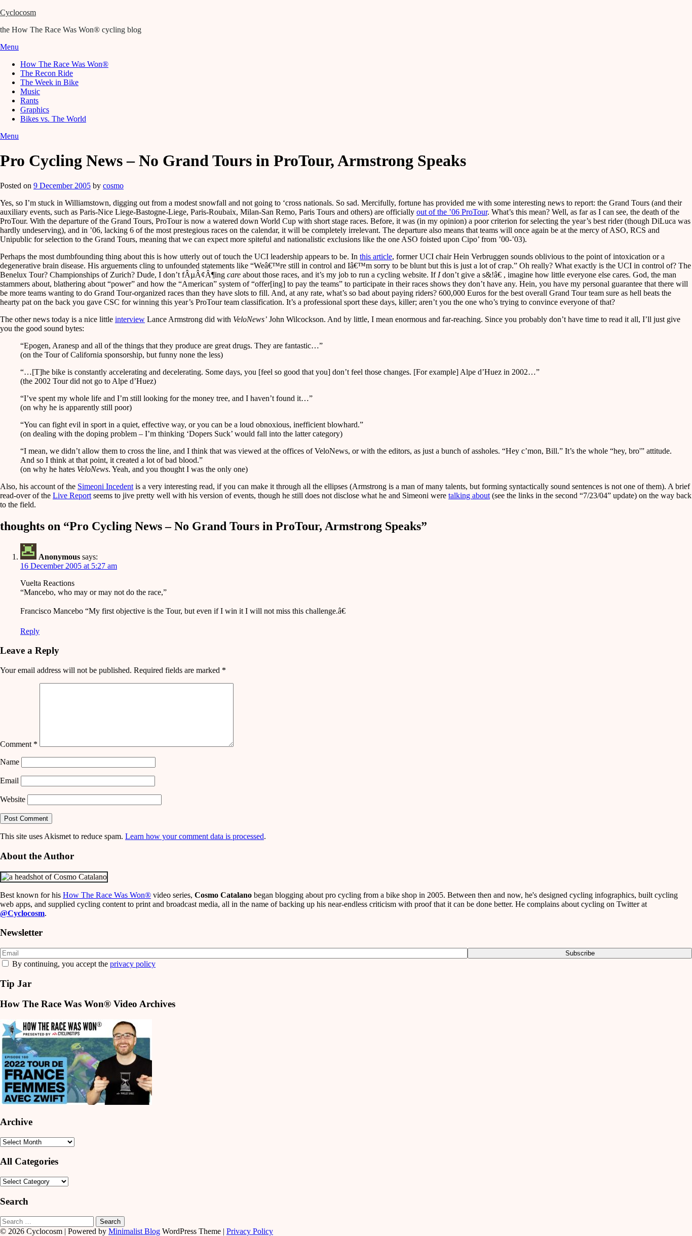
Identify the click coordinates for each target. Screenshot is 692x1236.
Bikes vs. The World (53, 118)
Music (30, 91)
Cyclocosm (18, 12)
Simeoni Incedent (105, 486)
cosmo (113, 185)
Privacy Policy (249, 1231)
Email (9, 780)
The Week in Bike (49, 82)
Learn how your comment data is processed (194, 836)
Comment (18, 744)
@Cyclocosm (22, 913)
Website (12, 799)
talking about (469, 495)
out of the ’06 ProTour (451, 212)
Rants (29, 100)
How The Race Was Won (107, 895)
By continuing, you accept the (83, 964)
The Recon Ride (46, 73)
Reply (30, 631)
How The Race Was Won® (64, 64)
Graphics (34, 109)
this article (376, 256)
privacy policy (133, 964)
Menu (9, 47)
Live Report (72, 495)
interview (130, 319)
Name (9, 761)
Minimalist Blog (134, 1231)
